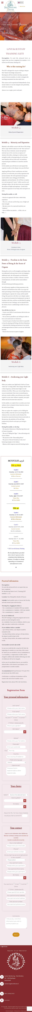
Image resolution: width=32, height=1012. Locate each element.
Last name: (16, 705)
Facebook (7, 1000)
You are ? (8, 717)
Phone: (16, 849)
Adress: (16, 738)
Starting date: (16, 798)
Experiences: (16, 765)
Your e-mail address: (16, 843)
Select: (6, 795)
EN (20, 2)
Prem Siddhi (16, 500)
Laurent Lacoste (15, 486)
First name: (16, 711)
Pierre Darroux (17, 476)
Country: (16, 754)
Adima (17, 488)
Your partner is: (8, 884)
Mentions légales (9, 1011)
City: (6, 750)
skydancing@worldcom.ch (11, 983)
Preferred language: (16, 760)
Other (16, 720)
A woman (22, 717)
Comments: (16, 916)
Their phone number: (16, 901)
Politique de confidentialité (20, 1011)
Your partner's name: (16, 863)
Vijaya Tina (16, 498)
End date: (16, 804)
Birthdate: (16, 729)
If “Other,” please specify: (16, 723)
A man (15, 717)
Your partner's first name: (16, 869)
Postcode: (16, 744)
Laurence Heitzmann (15, 474)
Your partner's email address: (16, 895)
